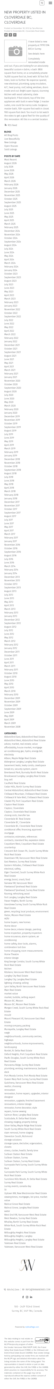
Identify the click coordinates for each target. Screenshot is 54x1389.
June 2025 (9, 213)
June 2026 (9, 170)
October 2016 (10, 548)
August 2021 (10, 355)
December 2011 (12, 651)
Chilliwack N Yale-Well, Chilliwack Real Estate (26, 797)
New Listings (10, 142)
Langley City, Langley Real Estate (20, 979)
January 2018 (10, 498)
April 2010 (9, 687)
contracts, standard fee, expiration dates (24, 840)
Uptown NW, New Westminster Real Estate (25, 1193)
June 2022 (9, 323)
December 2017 (12, 502)
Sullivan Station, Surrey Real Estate (22, 1161)
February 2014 (11, 569)
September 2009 (12, 709)
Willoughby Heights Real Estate (20, 1232)
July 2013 (8, 594)
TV (5, 1189)
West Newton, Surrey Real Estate (20, 1218)
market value (11, 993)
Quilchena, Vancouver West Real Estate (24, 1082)
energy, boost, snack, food (17, 879)
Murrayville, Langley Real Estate (20, 1029)
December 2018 (12, 459)
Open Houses (11, 146)
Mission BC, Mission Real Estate (19, 1004)
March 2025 (10, 224)
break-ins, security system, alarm (20, 769)
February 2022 (11, 338)
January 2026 (10, 188)
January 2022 (10, 341)
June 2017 (9, 523)
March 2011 (9, 666)
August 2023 (10, 281)
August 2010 (10, 676)
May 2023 (8, 291)
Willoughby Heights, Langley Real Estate (24, 1239)
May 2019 (8, 441)
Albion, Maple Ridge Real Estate (20, 758)
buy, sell (8, 779)
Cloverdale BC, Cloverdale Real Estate (29, 31)
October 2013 (10, 584)
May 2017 (8, 527)
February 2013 (11, 612)
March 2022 (10, 334)
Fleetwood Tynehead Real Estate (20, 886)
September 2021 (12, 352)
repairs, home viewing (15, 1111)
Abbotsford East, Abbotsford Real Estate (24, 736)
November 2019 (12, 420)
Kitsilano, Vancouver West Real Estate (23, 972)
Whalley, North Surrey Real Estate (21, 1222)
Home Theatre (11, 954)
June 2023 (9, 288)
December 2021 (12, 345)
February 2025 (11, 227)
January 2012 (10, 648)
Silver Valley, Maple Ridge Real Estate (23, 1125)
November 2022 (12, 309)
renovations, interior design (18, 1104)
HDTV (6, 918)
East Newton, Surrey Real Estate (20, 861)
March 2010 (10, 691)
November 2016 (12, 544)
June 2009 (9, 712)
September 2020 (12, 388)
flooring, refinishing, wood (17, 893)
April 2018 (9, 487)
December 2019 (12, 416)
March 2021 (9, 370)
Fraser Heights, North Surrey (18, 900)
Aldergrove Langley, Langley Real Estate (24, 761)
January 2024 (10, 270)
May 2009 (8, 716)
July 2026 (8, 166)
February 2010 (11, 694)
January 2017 (10, 541)
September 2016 (12, 552)
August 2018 (10, 473)
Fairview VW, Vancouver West (18, 883)
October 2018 (10, 466)
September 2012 (12, 623)
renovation (9, 1090)
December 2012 (12, 619)
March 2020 (10, 405)
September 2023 (12, 277)
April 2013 (9, 605)
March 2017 (9, 534)
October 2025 (10, 199)
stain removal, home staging (18, 1132)
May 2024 (8, 256)
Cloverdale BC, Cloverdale (17, 822)
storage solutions (13, 1139)
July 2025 (8, 209)
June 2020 (9, 398)
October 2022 (10, 313)
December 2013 (12, 577)
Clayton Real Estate (14, 804)
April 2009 (9, 719)
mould (7, 1015)
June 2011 (9, 659)
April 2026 (9, 177)
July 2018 (8, 477)
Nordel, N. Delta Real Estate (18, 1050)
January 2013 (10, 616)
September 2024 (12, 241)
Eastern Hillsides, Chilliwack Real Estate (24, 865)
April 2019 (9, 445)
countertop (10, 847)
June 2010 (9, 680)
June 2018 (9, 480)
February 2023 (11, 302)
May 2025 (8, 216)
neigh (7, 1032)
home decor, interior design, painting (22, 929)
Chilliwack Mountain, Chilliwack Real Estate (25, 794)
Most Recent (10, 159)
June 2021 (9, 359)
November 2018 (12, 463)
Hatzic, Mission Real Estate (17, 915)
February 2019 (11, 452)
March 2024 (10, 263)
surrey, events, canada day (17, 1186)
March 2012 (9, 641)
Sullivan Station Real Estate (18, 1154)
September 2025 (12, 202)
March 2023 (10, 298)
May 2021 (8, 363)
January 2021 (10, 377)
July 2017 (8, 520)
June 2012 (9, 634)
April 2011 (9, 662)
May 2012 (8, 637)
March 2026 (10, 181)
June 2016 (9, 562)
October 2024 (10, 238)
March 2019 (9, 448)
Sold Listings (10, 149)
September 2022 (12, 316)
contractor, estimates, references (20, 836)
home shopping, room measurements (23, 951)
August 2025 (10, 206)
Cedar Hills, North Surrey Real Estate (22, 786)
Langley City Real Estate (16, 975)
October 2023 (10, 273)
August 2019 (10, 430)
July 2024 (8, 248)
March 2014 (9, 566)
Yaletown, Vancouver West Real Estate (23, 1246)
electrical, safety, (12, 868)
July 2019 (8, 434)
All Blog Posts (11, 135)
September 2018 (12, 470)
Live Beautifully (12, 139)
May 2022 (8, 327)
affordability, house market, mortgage (23, 747)
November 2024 (12, 234)
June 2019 (9, 437)
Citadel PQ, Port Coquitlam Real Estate (23, 801)
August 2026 (10, 163)
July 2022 (8, 320)
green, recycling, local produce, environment (26, 911)
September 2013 (12, 587)
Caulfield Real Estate (14, 783)
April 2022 (9, 331)
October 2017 (10, 509)
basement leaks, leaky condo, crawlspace (25, 765)
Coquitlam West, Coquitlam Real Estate (24, 843)
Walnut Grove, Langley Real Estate (21, 1207)
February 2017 (11, 537)
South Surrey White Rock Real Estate (22, 1129)
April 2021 (9, 366)
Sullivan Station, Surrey (16, 1157)
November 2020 (12, 380)
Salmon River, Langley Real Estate (21, 1115)
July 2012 (8, 630)
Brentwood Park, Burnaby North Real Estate (26, 772)
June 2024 (9, 252)
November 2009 (12, 701)
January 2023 (10, 305)
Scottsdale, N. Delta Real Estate (20, 1118)
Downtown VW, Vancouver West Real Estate (25, 858)
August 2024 (10, 245)
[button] (23, 1297)
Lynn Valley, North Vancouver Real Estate (24, 986)
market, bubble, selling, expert (19, 997)
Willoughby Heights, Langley (18, 1236)
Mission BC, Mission (13, 1000)
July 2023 (8, 284)
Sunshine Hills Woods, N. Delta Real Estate (25, 1179)
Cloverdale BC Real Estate (17, 819)
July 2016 (8, 559)
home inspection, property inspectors (23, 933)
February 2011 (11, 669)
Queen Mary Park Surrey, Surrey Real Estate (26, 1079)
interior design (11, 958)
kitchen (8, 968)
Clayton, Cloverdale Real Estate (20, 811)
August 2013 (10, 591)
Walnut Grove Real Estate (17, 1204)
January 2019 (10, 455)
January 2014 (10, 573)
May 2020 (8, 402)
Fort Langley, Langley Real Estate (20, 897)
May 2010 (8, 684)
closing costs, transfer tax (17, 815)
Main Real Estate (12, 990)
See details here (36, 53)
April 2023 (9, 295)
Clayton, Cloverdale (14, 808)
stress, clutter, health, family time (21, 1150)
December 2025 (12, 191)
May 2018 (8, 484)
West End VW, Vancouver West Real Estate (25, 1214)
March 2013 (9, 609)
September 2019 (12, 427)
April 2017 (9, 530)
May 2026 (8, 174)
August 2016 (10, 555)
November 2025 (12, 195)
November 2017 (12, 505)
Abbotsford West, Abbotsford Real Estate (25, 740)
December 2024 (12, 231)
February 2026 (11, 184)
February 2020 (11, 409)
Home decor (10, 926)
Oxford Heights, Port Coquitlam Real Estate (25, 1054)
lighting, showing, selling (16, 983)
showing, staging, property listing (20, 1122)
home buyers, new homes (17, 922)
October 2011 (10, 655)
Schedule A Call (42, 3)
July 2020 (8, 395)
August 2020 (10, 391)
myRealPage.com (32, 1327)
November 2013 (12, 580)
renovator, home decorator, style (20, 1107)
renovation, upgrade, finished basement (24, 1100)
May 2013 (8, 602)
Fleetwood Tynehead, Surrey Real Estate (24, 890)
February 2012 (11, 644)
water (7, 1211)
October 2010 (10, 673)
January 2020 (10, 412)
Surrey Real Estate (13, 1182)
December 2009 (12, 698)
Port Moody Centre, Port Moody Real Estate (25, 1075)
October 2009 (11, 705)
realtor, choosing (12, 1086)
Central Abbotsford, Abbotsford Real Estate (26, 790)
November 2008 (12, 726)
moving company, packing (17, 1025)
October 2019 (10, 423)
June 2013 (9, 598)
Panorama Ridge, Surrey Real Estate (22, 1065)
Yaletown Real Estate (15, 1243)
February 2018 (11, 495)
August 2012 (10, 627)
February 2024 (11, 266)
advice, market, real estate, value (21, 744)
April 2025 (9, 220)
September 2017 (12, 512)
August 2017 (10, 516)
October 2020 (11, 384)
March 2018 (10, 491)
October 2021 (10, 348)
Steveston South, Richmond (18, 1136)
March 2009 (10, 723)
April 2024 (9, 259)
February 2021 (11, 373)
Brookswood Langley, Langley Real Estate (25, 776)
